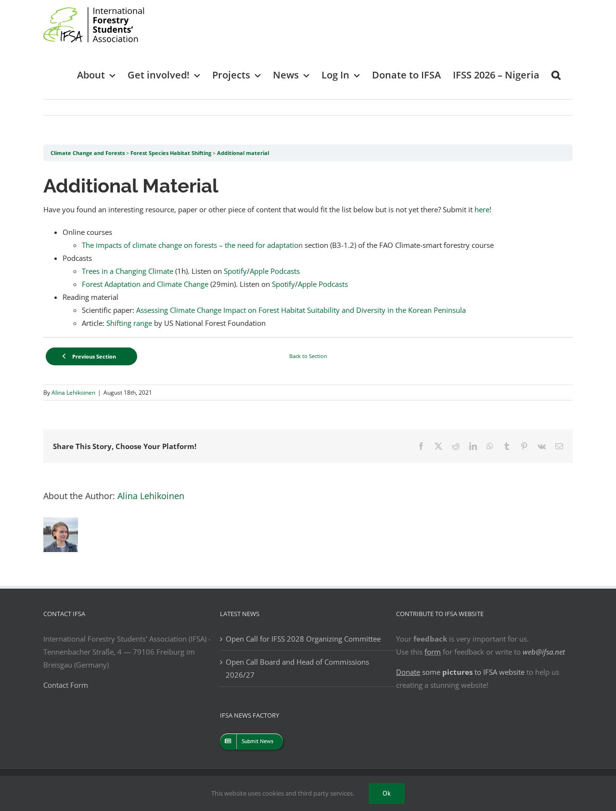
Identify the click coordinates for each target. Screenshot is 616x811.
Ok (387, 793)
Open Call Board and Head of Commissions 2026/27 (297, 668)
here (482, 209)
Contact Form (65, 685)
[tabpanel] (308, 249)
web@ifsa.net (544, 652)
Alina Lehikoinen (73, 392)
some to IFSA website (460, 672)
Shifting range (129, 323)
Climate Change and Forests (88, 152)
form (432, 652)
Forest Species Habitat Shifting (170, 152)
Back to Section (308, 356)
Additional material (243, 152)
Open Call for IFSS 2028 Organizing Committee (303, 639)
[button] (556, 74)
